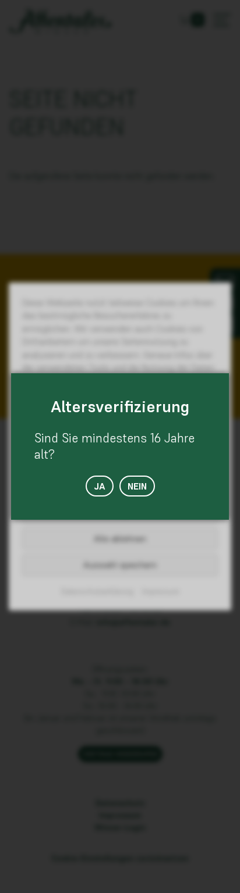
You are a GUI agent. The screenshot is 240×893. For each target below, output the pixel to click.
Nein (137, 486)
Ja (99, 486)
